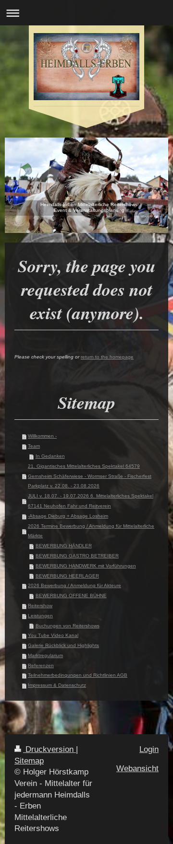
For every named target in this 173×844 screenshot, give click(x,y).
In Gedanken (50, 456)
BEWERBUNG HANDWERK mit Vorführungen (86, 565)
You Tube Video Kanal (53, 635)
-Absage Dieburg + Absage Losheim (68, 516)
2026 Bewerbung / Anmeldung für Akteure (74, 585)
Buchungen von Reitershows (67, 625)
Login (149, 749)
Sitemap (29, 760)
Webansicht (137, 768)
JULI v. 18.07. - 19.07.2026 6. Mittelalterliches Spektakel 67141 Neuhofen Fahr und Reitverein (90, 501)
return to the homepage (107, 356)
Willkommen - (42, 436)
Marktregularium (45, 655)
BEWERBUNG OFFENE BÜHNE (71, 595)
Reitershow (40, 605)
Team (34, 446)
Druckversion (49, 749)
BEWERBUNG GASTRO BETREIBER (77, 555)
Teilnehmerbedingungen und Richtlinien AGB (77, 675)
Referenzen (41, 665)
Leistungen (40, 615)
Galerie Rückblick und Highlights (63, 645)
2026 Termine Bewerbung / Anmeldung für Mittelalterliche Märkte (91, 531)
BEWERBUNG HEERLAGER (67, 575)
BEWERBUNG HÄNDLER (64, 545)
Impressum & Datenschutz (57, 685)
